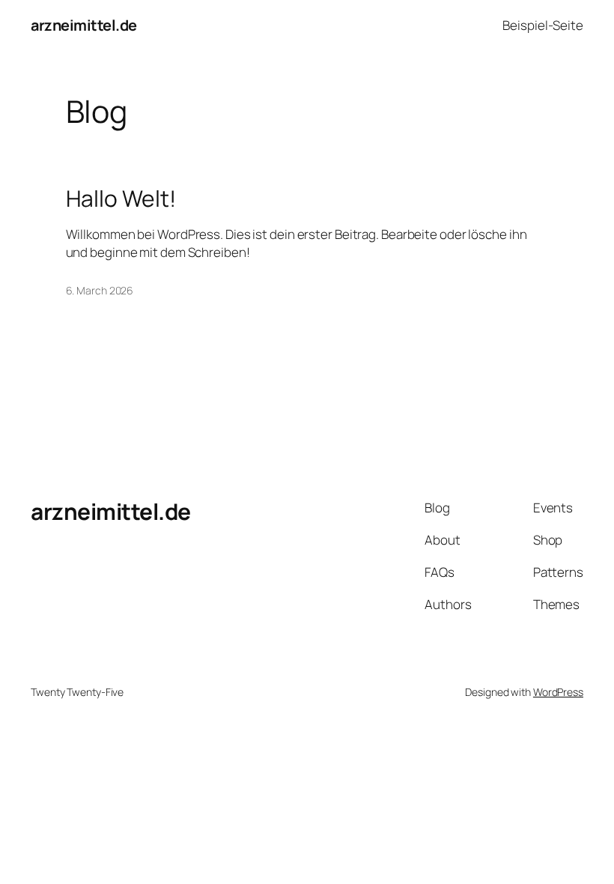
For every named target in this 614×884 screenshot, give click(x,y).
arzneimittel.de (84, 25)
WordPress (558, 692)
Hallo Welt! (121, 198)
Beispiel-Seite (542, 25)
